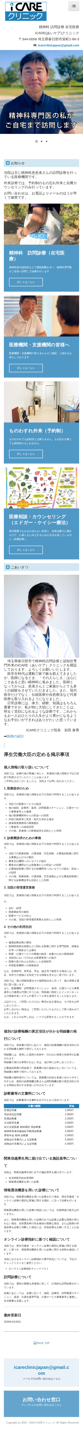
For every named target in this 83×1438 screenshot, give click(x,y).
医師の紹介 (15, 736)
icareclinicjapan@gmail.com (58, 45)
